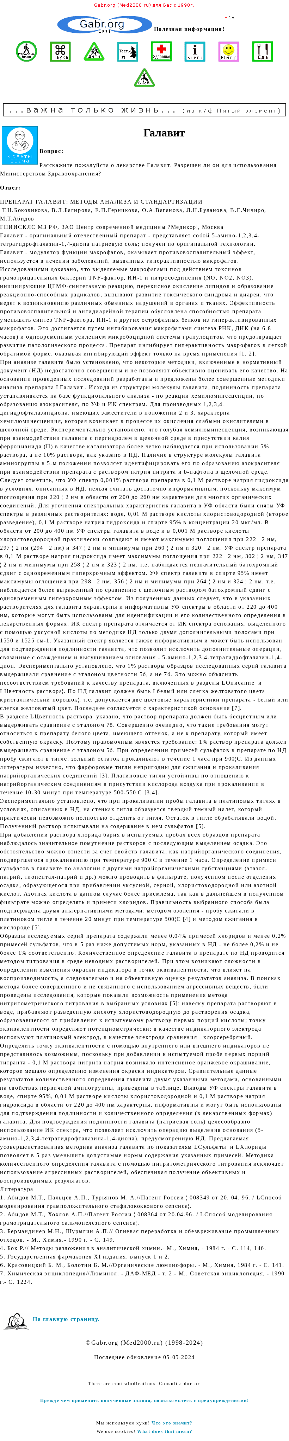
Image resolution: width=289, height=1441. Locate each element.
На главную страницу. (66, 1319)
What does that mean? (164, 1431)
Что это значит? (172, 1423)
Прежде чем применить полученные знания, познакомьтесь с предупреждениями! (144, 1400)
